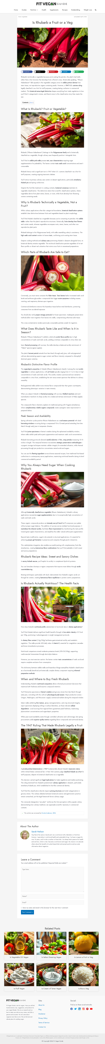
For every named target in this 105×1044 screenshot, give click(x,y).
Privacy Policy (42, 1018)
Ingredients (24, 16)
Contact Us (42, 1027)
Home (19, 16)
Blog (39, 1009)
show (31, 102)
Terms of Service (44, 1023)
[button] (37, 10)
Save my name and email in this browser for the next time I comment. (45, 908)
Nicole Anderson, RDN (49, 813)
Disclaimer (41, 1014)
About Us (41, 1005)
